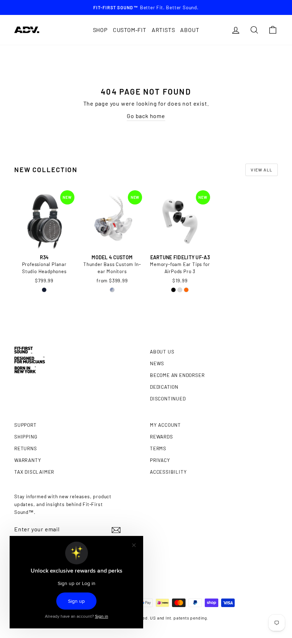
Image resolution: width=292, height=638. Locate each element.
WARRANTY (27, 460)
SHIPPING (25, 437)
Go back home (146, 115)
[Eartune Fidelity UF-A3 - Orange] (186, 290)
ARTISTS (163, 29)
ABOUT (189, 29)
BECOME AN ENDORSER (177, 375)
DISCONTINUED (168, 398)
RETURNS (25, 448)
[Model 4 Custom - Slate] (112, 290)
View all (261, 169)
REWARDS (161, 437)
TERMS (158, 448)
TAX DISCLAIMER (34, 472)
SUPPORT (25, 425)
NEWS (157, 363)
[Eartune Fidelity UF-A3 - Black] (173, 290)
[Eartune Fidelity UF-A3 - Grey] (180, 290)
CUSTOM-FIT (129, 29)
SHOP (100, 29)
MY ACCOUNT (165, 425)
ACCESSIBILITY (168, 472)
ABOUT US (162, 352)
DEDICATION (164, 387)
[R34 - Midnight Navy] (44, 290)
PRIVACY (160, 460)
